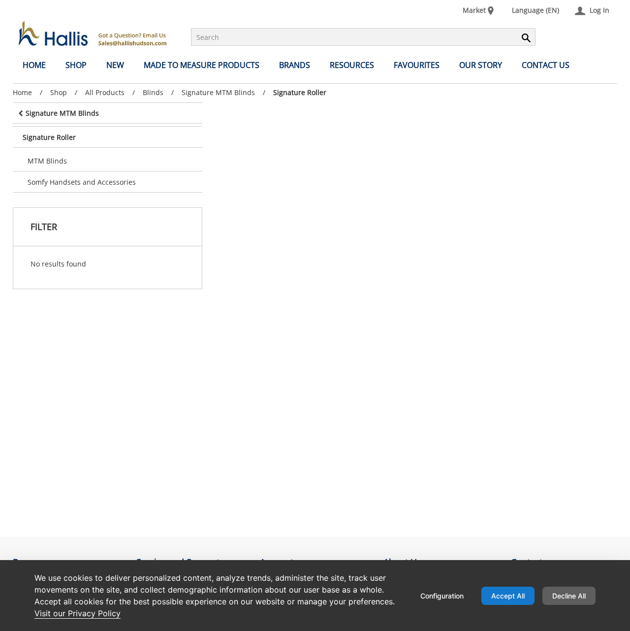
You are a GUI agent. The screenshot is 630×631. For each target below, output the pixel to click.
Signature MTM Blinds (218, 92)
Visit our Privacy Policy (77, 613)
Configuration (442, 596)
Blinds (153, 92)
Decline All (569, 596)
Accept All (508, 596)
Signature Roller (299, 93)
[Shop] (92, 33)
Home (22, 92)
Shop (58, 92)
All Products (105, 92)
